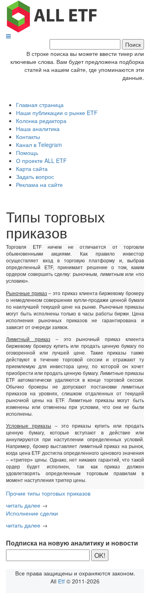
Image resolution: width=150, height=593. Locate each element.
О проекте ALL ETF (41, 161)
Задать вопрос (35, 176)
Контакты (28, 137)
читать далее (23, 505)
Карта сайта (32, 169)
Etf (61, 581)
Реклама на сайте (39, 184)
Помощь (27, 153)
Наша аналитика (38, 129)
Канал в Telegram (39, 145)
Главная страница (40, 105)
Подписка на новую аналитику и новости (72, 542)
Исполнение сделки (32, 513)
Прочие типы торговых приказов (48, 493)
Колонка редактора (41, 121)
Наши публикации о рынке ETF (57, 113)
